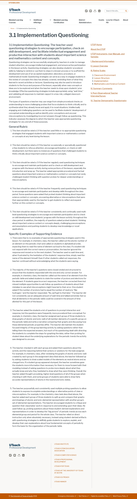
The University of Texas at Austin (21, 496)
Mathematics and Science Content (109, 84)
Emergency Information (66, 496)
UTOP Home (96, 45)
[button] (30, 20)
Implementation (101, 81)
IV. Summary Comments (101, 88)
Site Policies (83, 496)
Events (101, 20)
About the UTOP (98, 49)
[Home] (22, 11)
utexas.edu (14, 3)
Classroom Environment (105, 75)
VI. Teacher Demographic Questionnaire (108, 100)
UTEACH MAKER (60, 482)
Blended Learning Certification (61, 21)
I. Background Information (102, 61)
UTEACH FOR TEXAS (61, 466)
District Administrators (85, 21)
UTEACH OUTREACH (61, 477)
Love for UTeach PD (112, 21)
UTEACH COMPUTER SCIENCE (65, 455)
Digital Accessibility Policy (100, 496)
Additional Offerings (38, 21)
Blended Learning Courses (16, 21)
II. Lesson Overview (99, 66)
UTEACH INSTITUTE (61, 444)
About (125, 20)
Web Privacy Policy (119, 496)
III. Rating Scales (98, 70)
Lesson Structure (101, 78)
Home (12, 28)
